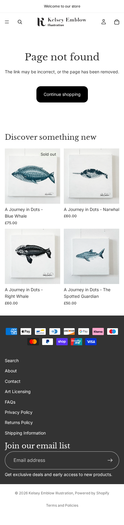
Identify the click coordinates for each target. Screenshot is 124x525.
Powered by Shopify (92, 493)
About (11, 370)
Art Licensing (18, 391)
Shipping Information (25, 432)
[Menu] (7, 22)
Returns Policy (19, 422)
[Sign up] (110, 460)
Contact (12, 380)
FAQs (10, 401)
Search (12, 360)
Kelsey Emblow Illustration (51, 493)
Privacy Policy (19, 412)
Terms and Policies (62, 505)
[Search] (19, 22)
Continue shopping (62, 94)
